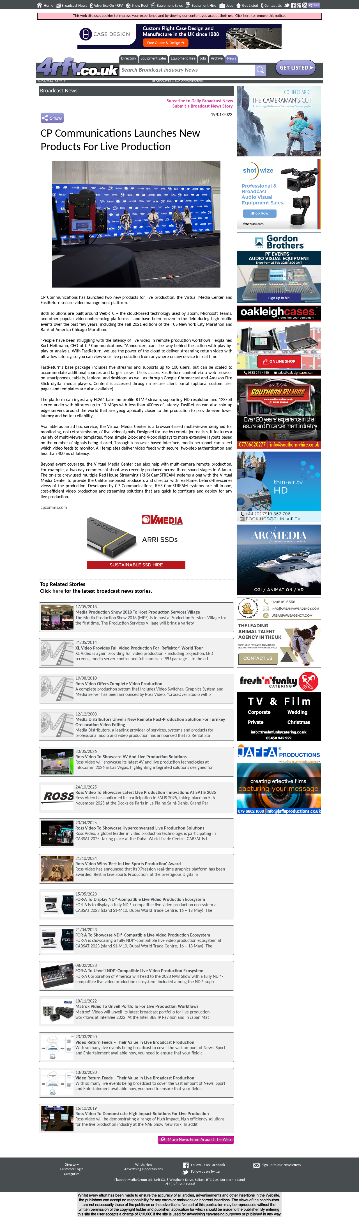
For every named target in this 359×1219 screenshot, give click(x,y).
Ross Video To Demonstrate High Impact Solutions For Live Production (142, 1114)
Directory (128, 58)
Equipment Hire (204, 6)
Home (48, 6)
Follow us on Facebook (208, 1165)
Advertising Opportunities (143, 1169)
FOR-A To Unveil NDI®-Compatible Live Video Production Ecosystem (139, 971)
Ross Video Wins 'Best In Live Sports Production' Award (128, 864)
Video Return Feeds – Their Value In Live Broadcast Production (134, 1042)
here (246, 16)
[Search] (260, 70)
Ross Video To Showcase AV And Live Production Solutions (131, 757)
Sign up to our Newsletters (281, 1165)
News (231, 58)
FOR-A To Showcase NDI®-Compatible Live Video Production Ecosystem (142, 935)
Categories (71, 1174)
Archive (217, 58)
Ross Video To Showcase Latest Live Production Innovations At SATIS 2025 (145, 792)
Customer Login (71, 1169)
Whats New (143, 1164)
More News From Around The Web (199, 1140)
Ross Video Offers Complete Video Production (118, 684)
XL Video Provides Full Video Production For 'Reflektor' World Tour (139, 648)
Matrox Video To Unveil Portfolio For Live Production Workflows (136, 1006)
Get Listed (250, 6)
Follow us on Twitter (206, 1172)
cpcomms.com (54, 507)
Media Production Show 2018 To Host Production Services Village (137, 612)
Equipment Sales (170, 6)
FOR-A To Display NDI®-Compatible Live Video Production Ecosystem (140, 899)
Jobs (229, 6)
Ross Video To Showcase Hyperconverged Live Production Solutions (139, 828)
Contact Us (273, 6)
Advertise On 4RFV (108, 6)
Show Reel (140, 6)
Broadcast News (74, 6)
